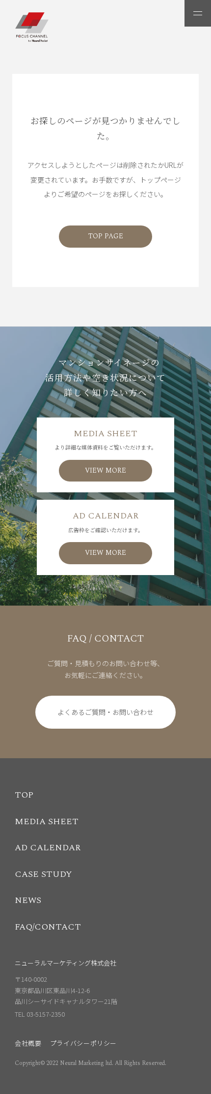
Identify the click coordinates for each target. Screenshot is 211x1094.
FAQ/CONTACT (48, 926)
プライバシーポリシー (83, 1043)
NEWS (28, 900)
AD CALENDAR (47, 847)
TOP (24, 795)
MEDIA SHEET (47, 821)
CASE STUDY (43, 874)
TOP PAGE (105, 236)
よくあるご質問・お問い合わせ (105, 712)
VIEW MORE (105, 470)
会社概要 (28, 1043)
